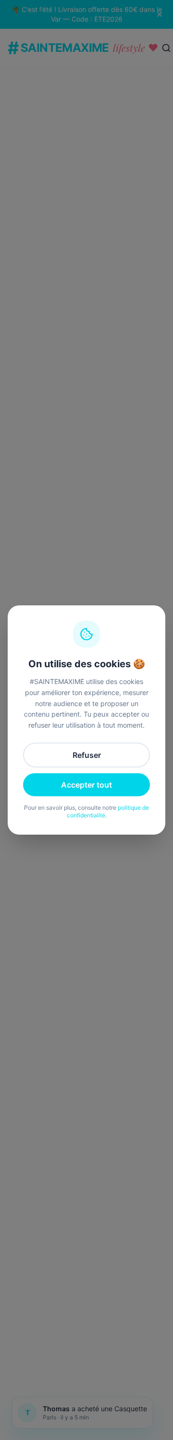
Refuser (87, 755)
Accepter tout (86, 785)
